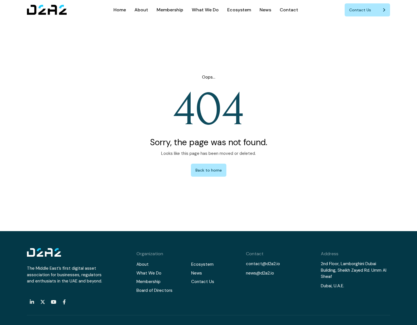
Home (119, 10)
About (141, 10)
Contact (289, 10)
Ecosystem (239, 10)
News (265, 10)
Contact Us (202, 281)
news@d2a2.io (260, 273)
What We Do (205, 10)
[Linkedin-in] (32, 302)
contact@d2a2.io (263, 264)
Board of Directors (154, 290)
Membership (170, 10)
